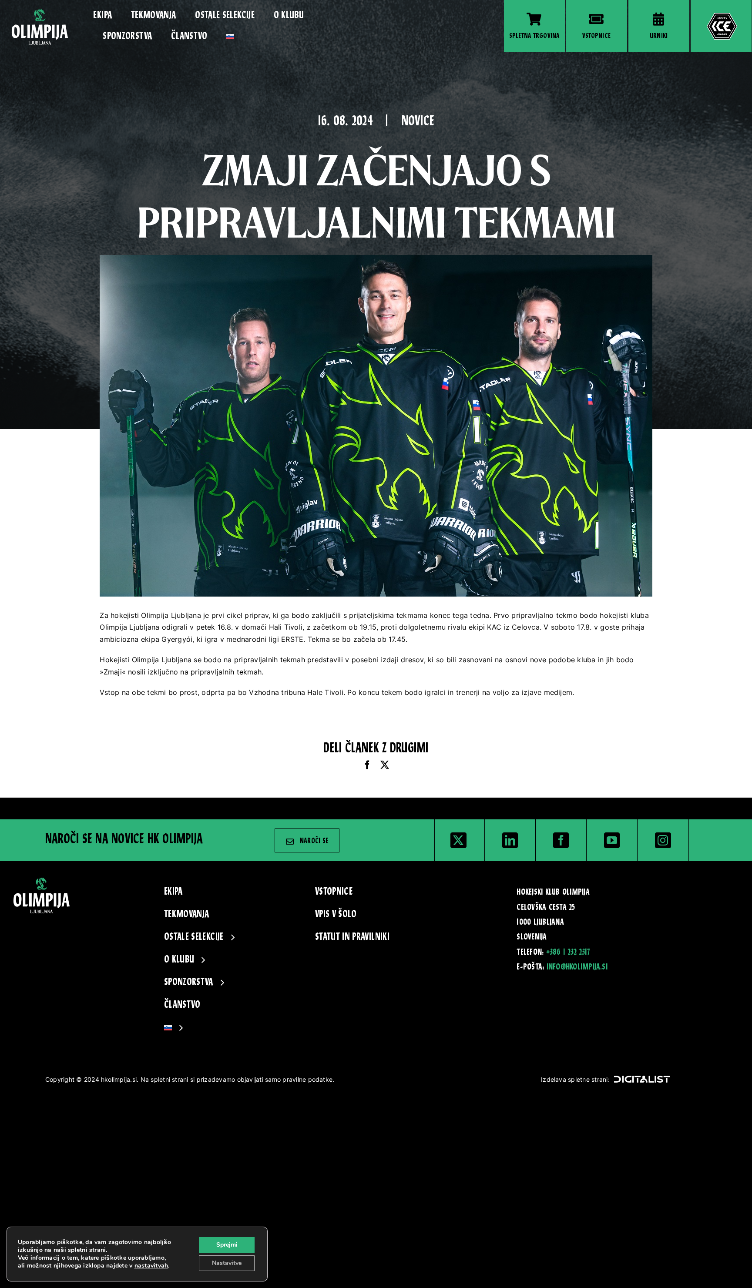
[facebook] (561, 840)
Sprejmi (227, 1245)
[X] (384, 765)
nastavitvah (151, 1266)
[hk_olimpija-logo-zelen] (39, 11)
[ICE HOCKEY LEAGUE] (721, 26)
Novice (418, 122)
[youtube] (612, 840)
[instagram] (663, 840)
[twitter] (458, 840)
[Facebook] (367, 765)
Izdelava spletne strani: (575, 1079)
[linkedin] (510, 840)
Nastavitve (227, 1263)
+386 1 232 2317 (568, 952)
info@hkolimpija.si (577, 967)
